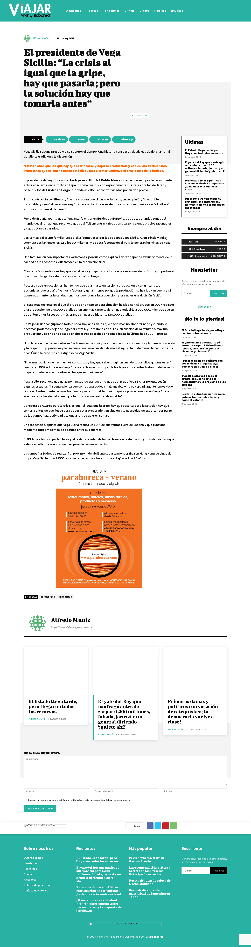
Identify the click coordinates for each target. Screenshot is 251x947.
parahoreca (47, 597)
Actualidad (140, 115)
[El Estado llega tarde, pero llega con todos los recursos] (56, 671)
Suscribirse (218, 293)
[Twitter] (225, 10)
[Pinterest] (165, 825)
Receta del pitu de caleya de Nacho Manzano (150, 882)
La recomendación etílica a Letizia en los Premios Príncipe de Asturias (149, 871)
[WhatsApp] (173, 825)
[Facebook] (204, 10)
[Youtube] (235, 10)
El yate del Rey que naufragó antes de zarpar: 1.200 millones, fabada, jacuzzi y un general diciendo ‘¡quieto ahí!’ (205, 166)
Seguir (221, 248)
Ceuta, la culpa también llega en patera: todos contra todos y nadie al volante (203, 397)
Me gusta (220, 241)
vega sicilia (65, 597)
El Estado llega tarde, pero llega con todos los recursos (204, 151)
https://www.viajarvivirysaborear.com (72, 627)
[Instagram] (215, 10)
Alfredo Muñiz (40, 38)
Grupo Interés (154, 936)
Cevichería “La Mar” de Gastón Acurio (147, 859)
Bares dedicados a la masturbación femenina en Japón (149, 893)
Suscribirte (218, 256)
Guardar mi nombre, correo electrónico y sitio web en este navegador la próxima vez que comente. (79, 800)
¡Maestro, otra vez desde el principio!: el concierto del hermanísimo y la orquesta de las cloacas (205, 203)
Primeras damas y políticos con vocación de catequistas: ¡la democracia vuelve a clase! (204, 185)
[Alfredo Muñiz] (28, 38)
